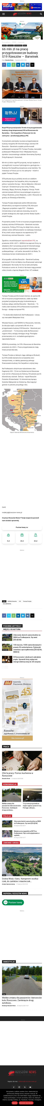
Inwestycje (21, 42)
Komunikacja (9, 784)
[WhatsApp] (13, 65)
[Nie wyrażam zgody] (41, 1097)
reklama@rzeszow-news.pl (27, 1081)
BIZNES (14, 42)
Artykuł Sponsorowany (8, 884)
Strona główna (6, 42)
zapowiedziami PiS (28, 241)
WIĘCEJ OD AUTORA (11, 629)
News (25, 45)
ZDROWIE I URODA (11, 843)
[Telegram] (23, 65)
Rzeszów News (9, 60)
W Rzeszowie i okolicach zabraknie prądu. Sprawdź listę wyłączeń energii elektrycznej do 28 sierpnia (27, 659)
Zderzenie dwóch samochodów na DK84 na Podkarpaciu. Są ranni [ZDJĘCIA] (26, 637)
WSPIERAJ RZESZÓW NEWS (15, 893)
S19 (20, 601)
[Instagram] (19, 1087)
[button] (3, 14)
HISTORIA (5, 650)
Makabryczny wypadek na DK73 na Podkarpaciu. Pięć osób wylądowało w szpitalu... (26, 833)
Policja (7, 816)
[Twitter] (9, 65)
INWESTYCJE (9, 962)
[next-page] (6, 667)
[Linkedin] (18, 65)
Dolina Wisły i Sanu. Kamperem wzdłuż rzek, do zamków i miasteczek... (20, 880)
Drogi (4, 801)
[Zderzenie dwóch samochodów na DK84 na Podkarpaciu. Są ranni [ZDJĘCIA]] (7, 637)
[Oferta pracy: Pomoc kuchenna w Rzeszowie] (22, 761)
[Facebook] (4, 65)
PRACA (6, 747)
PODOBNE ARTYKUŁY (12, 626)
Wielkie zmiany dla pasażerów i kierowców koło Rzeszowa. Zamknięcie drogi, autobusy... (22, 1000)
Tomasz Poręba (27, 601)
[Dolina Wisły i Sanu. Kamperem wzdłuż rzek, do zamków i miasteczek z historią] (22, 861)
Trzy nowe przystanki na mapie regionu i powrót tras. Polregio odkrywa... (32, 806)
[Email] (32, 65)
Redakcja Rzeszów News (9, 1005)
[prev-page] (3, 667)
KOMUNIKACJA (18, 45)
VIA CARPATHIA (7, 604)
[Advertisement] (22, 573)
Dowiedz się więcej (26, 1103)
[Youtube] (30, 1087)
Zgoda (15, 1103)
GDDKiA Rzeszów (12, 601)
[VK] (28, 65)
